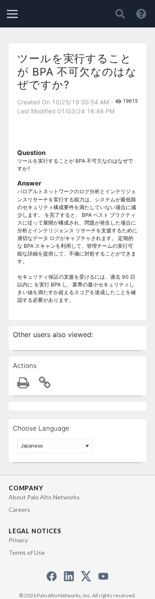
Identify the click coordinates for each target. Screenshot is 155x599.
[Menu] (12, 14)
